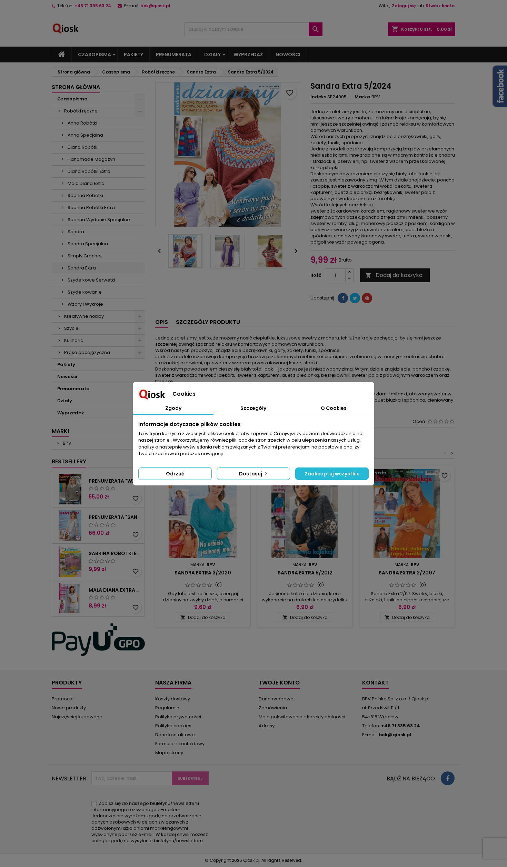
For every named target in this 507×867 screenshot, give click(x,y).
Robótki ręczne (81, 111)
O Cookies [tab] (334, 408)
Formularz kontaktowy (180, 743)
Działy (212, 54)
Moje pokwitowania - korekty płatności (302, 716)
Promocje (63, 699)
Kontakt (375, 683)
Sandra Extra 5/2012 (305, 572)
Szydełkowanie (85, 292)
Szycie (71, 328)
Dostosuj (251, 473)
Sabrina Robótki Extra (91, 207)
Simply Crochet (85, 256)
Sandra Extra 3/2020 (203, 572)
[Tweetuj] (355, 298)
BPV (66, 443)
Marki (60, 431)
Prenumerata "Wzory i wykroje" (115, 481)
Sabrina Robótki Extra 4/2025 (115, 553)
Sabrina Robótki (85, 195)
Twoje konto (279, 683)
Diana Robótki (83, 147)
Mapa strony (169, 752)
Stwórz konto (440, 6)
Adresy (267, 725)
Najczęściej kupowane (77, 716)
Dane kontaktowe (175, 734)
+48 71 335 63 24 (92, 6)
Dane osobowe (276, 699)
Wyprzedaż (248, 54)
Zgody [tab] (173, 408)
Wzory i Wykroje (85, 304)
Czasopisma (94, 54)
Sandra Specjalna (88, 243)
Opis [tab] (161, 322)
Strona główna (76, 87)
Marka (362, 97)
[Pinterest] (367, 298)
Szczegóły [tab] (253, 408)
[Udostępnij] (343, 298)
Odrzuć (175, 473)
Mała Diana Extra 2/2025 (115, 590)
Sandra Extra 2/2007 (407, 572)
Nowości (288, 54)
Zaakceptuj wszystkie (332, 473)
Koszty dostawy (172, 699)
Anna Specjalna (85, 135)
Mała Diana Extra (86, 183)
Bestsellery (69, 461)
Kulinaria (73, 340)
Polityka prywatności (178, 716)
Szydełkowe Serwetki (91, 280)
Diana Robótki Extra (89, 171)
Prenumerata (173, 54)
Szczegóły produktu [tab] (208, 322)
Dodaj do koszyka (394, 275)
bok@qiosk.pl (155, 6)
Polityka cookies (173, 725)
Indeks (318, 97)
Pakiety (133, 54)
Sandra (76, 231)
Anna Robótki (82, 123)
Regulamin (167, 708)
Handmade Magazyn (91, 159)
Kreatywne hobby (84, 316)
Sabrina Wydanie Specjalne (99, 219)
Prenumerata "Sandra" (115, 517)
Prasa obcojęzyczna (87, 352)
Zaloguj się (404, 6)
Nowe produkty (69, 708)
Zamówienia (273, 708)
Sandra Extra (82, 268)
